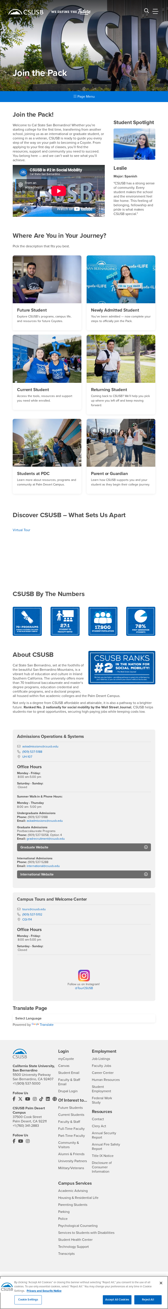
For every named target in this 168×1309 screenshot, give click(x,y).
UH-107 (27, 757)
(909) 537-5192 (32, 914)
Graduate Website (34, 847)
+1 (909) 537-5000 (26, 1083)
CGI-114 (27, 919)
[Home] (25, 11)
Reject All (148, 1299)
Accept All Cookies (117, 1299)
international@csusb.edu (43, 866)
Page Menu (86, 96)
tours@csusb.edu (34, 909)
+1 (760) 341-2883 (26, 1125)
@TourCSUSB (84, 988)
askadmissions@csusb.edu (40, 746)
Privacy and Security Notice (44, 1291)
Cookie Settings (28, 1299)
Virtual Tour (21, 530)
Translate (47, 1025)
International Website (37, 874)
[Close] (161, 1283)
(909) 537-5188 (32, 752)
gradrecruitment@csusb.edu (46, 839)
